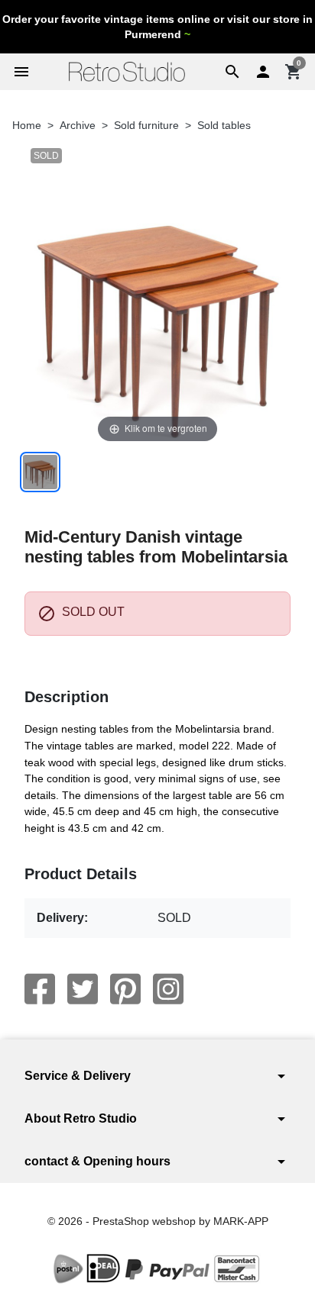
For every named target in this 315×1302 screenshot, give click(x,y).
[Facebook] (39, 989)
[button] (232, 71)
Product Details (80, 873)
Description (66, 696)
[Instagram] (168, 989)
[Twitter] (82, 989)
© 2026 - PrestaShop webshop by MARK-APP (157, 1221)
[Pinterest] (125, 989)
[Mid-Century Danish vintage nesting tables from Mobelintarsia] (40, 472)
